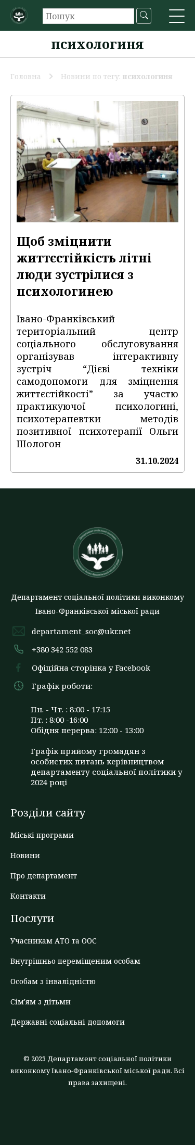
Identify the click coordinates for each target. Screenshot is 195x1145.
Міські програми (42, 835)
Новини (25, 855)
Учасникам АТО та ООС (53, 941)
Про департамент (43, 875)
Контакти (28, 896)
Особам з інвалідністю (53, 981)
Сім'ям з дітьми (40, 1001)
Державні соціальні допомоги (67, 1022)
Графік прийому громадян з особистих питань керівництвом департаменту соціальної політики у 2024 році (107, 766)
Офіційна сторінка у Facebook (91, 667)
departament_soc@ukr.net (81, 631)
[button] (177, 17)
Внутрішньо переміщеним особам (75, 961)
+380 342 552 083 (62, 649)
